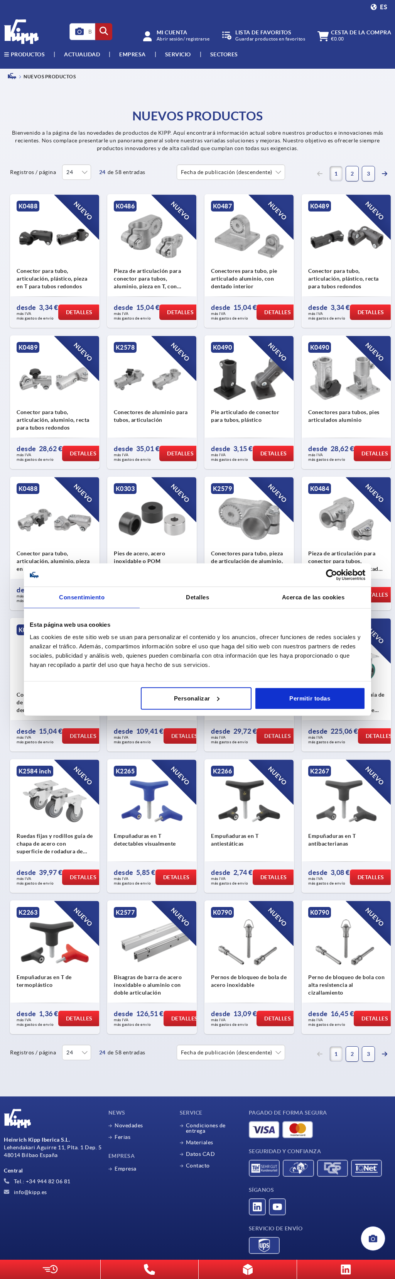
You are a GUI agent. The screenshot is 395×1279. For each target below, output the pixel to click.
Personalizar (192, 698)
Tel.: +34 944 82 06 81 (41, 1181)
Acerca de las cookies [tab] (313, 597)
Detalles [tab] (197, 597)
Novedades (129, 1125)
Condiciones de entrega (206, 1128)
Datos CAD (200, 1154)
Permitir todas (309, 698)
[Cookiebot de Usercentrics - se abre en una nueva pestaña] (331, 575)
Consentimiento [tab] (82, 597)
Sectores (224, 54)
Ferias (122, 1137)
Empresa (132, 54)
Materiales (199, 1142)
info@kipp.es (29, 1192)
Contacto (198, 1165)
